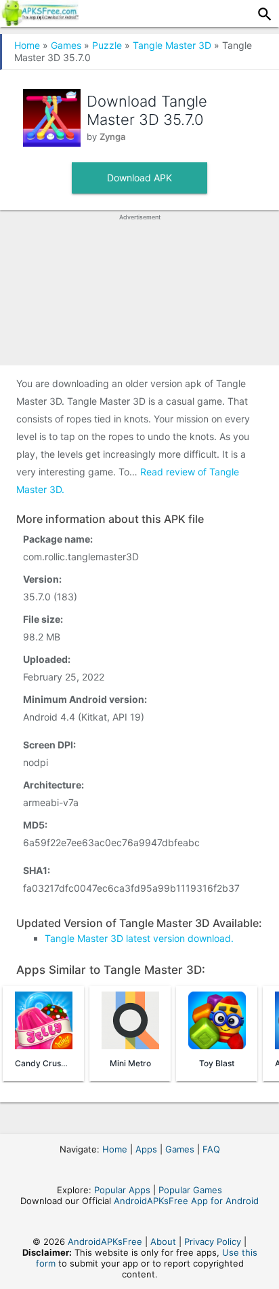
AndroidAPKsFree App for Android (186, 1200)
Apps (146, 1149)
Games (66, 45)
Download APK (139, 177)
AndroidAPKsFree (105, 1241)
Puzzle (107, 45)
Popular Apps (122, 1189)
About (163, 1241)
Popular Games (190, 1189)
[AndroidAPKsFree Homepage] (39, 22)
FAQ (211, 1149)
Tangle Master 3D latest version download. (139, 938)
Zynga (112, 136)
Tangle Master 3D (172, 45)
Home (27, 45)
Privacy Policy (212, 1241)
